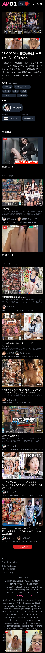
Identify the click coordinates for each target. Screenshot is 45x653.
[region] (22, 23)
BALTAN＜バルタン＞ (17, 495)
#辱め (15, 91)
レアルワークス (15, 542)
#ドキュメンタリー (22, 87)
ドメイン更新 (7, 572)
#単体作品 (7, 87)
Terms (5, 558)
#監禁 (24, 91)
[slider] (22, 28)
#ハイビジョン (9, 95)
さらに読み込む (22, 547)
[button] (5, 31)
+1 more (35, 219)
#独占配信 (22, 95)
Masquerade (15, 449)
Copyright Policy (9, 562)
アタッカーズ (14, 222)
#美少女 (6, 91)
